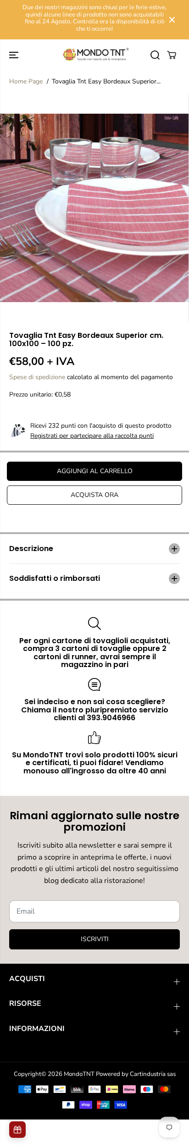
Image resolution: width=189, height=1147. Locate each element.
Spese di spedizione (37, 377)
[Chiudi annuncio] (172, 20)
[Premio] (17, 1129)
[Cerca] (155, 55)
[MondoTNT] (94, 55)
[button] (14, 54)
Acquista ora (94, 495)
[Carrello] (171, 55)
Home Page (26, 81)
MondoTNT (79, 1074)
